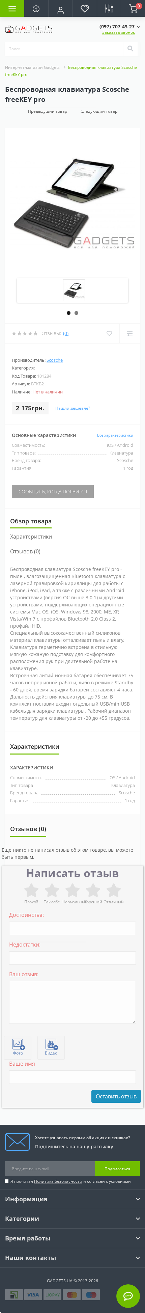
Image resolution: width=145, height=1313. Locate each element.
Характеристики (31, 536)
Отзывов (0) (25, 551)
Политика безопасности (58, 1181)
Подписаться (117, 1169)
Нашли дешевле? (72, 408)
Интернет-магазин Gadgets (32, 67)
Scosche (55, 360)
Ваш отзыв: (23, 974)
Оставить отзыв (116, 1096)
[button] (60, 9)
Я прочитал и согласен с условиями (70, 1181)
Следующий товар (99, 111)
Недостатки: (24, 944)
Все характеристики (115, 435)
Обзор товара (31, 521)
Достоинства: (26, 915)
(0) (65, 333)
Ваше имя (22, 1063)
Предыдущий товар (47, 111)
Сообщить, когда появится (53, 491)
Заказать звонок (118, 32)
